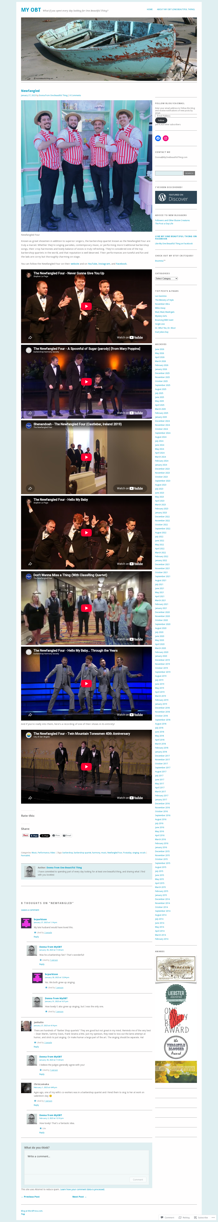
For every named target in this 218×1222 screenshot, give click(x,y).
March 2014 (160, 935)
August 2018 (160, 724)
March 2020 (160, 648)
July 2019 (159, 680)
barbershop (68, 853)
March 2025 (160, 409)
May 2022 (159, 544)
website (75, 263)
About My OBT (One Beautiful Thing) (176, 9)
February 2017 (161, 795)
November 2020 (162, 616)
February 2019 (161, 700)
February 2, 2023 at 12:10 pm (51, 1118)
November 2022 (162, 520)
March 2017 (160, 791)
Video (52, 853)
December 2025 (162, 373)
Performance (43, 853)
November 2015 (162, 855)
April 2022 (159, 548)
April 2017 (159, 787)
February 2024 (161, 461)
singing (135, 853)
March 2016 (160, 839)
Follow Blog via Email (170, 103)
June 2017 (159, 779)
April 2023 (159, 501)
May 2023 (159, 497)
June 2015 (159, 875)
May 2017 (159, 783)
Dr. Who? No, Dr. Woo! (165, 328)
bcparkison (40, 919)
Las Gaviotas (161, 296)
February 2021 (161, 604)
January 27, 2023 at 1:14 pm (45, 922)
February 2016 (161, 843)
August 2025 (160, 389)
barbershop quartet (82, 853)
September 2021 (162, 576)
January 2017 (161, 799)
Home (150, 9)
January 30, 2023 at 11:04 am (51, 950)
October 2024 (161, 429)
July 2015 (159, 871)
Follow (161, 120)
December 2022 (162, 516)
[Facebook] (158, 138)
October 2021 (161, 572)
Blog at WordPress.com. (32, 1211)
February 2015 (161, 891)
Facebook (121, 263)
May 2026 (159, 353)
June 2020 (159, 636)
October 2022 (161, 524)
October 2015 (161, 859)
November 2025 (162, 377)
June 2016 (159, 827)
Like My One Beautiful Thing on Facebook (174, 243)
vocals (143, 853)
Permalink (25, 855)
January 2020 (161, 656)
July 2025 (159, 393)
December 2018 (162, 708)
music (103, 853)
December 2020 (162, 612)
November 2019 (162, 664)
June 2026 (159, 349)
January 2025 (161, 417)
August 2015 (160, 867)
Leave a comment (30, 910)
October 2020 (161, 620)
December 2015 (162, 851)
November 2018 (162, 712)
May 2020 (159, 640)
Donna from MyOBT (50, 946)
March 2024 (160, 457)
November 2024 (162, 425)
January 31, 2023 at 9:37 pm (56, 1001)
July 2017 (159, 775)
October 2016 (161, 811)
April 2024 (159, 453)
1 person (54, 960)
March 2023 (160, 504)
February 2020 (161, 652)
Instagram (104, 263)
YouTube (92, 263)
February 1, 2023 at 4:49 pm (45, 1087)
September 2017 (162, 767)
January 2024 (161, 465)
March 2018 (160, 744)
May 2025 (159, 401)
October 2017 (161, 763)
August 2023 (160, 485)
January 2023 (161, 512)
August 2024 (160, 437)
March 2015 (160, 887)
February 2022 (161, 556)
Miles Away (160, 308)
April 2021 (159, 596)
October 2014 (161, 907)
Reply (36, 937)
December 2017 (162, 756)
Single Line (160, 324)
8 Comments (75, 95)
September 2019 (162, 672)
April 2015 (159, 883)
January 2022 (161, 560)
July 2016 (159, 823)
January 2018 (161, 752)
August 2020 (160, 628)
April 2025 (159, 405)
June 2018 (159, 732)
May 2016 (159, 831)
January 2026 (161, 369)
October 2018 (161, 716)
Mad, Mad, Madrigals (164, 312)
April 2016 (159, 835)
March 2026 (160, 361)
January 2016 (161, 847)
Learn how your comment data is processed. (82, 1189)
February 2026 (161, 365)
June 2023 (159, 493)
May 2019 (159, 688)
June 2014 (159, 923)
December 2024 (162, 421)
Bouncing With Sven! (164, 320)
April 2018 (159, 740)
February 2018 (161, 748)
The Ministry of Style (164, 300)
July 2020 (159, 632)
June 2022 (159, 540)
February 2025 (161, 413)
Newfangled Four (114, 853)
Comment (138, 1179)
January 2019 (161, 704)
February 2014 (161, 939)
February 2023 (161, 508)
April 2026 (159, 357)
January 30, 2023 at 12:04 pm (57, 977)
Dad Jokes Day (161, 332)
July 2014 (159, 919)
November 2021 (162, 568)
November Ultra (162, 304)
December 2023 (162, 469)
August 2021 (160, 580)
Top (23, 1214)
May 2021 (159, 592)
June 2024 (159, 445)
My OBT (31, 10)
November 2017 (162, 759)
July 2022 (159, 536)
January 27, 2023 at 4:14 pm (45, 1025)
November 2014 (162, 903)
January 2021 (161, 608)
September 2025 (162, 385)
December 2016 (162, 803)
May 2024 (159, 449)
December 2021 (162, 564)
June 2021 (159, 588)
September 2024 (162, 433)
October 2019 (161, 668)
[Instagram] (166, 138)
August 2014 (160, 915)
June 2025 (159, 397)
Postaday (127, 853)
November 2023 (162, 473)
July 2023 (159, 489)
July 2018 (159, 728)
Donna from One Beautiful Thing (53, 95)
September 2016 (162, 815)
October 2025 (161, 381)
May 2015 (159, 879)
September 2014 (162, 911)
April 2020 (159, 644)
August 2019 (160, 676)
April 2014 (159, 931)
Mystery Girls (161, 316)
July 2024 (159, 441)
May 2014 (159, 927)
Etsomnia (159, 261)
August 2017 (160, 771)
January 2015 (161, 895)
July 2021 (159, 584)
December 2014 (162, 899)
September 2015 (162, 863)
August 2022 (160, 532)
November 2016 (162, 807)
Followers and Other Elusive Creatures (172, 220)
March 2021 (160, 600)
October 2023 (161, 477)
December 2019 (162, 660)
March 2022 (160, 552)
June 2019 (159, 684)
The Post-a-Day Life (164, 223)
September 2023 (162, 481)
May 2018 (159, 736)
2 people (48, 933)
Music (34, 853)
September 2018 (162, 720)
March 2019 (160, 696)
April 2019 (159, 692)
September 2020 (162, 624)
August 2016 (160, 819)
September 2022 (162, 528)
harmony (96, 853)
